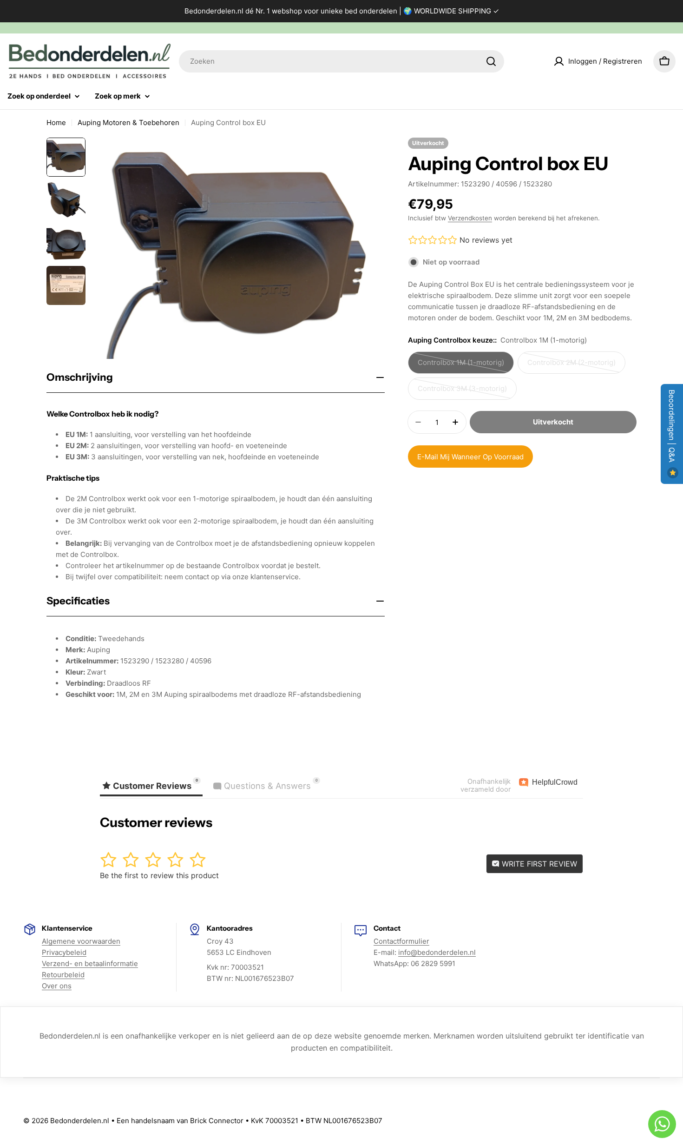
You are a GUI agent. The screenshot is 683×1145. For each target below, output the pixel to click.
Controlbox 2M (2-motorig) (571, 366)
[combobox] (341, 61)
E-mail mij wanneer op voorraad (470, 456)
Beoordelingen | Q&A (671, 427)
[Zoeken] (491, 61)
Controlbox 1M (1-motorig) (461, 366)
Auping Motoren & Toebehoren (128, 122)
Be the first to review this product (159, 875)
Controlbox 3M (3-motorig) (462, 392)
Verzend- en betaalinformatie (90, 963)
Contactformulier (401, 941)
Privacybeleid (64, 952)
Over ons (57, 985)
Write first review (538, 863)
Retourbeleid (63, 974)
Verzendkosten (470, 218)
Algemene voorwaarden (81, 941)
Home (56, 122)
